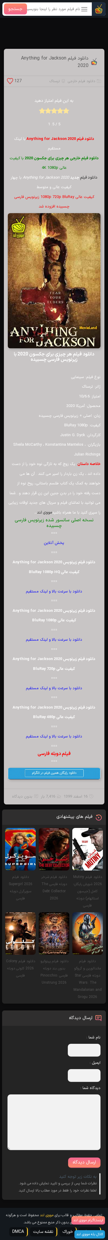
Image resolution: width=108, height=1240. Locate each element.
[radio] (66, 112)
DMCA (18, 1232)
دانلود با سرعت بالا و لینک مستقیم (54, 592)
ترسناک (55, 81)
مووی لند (44, 513)
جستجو (15, 9)
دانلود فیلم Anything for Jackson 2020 (54, 62)
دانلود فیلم (89, 178)
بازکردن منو (84, 10)
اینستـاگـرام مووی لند (88, 1220)
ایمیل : (95, 1063)
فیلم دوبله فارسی (54, 753)
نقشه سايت (43, 1232)
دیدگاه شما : (90, 1088)
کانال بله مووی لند (89, 1234)
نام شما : (93, 1038)
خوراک (67, 1232)
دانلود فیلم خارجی (81, 81)
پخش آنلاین (54, 543)
